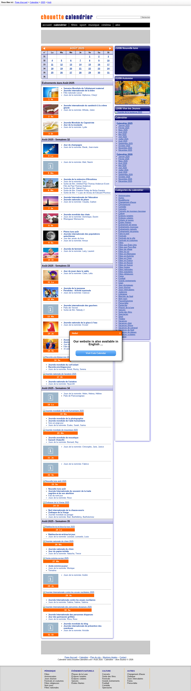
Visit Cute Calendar (96, 353)
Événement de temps (127, 225)
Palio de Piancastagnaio (74, 396)
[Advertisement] (95, 36)
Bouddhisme (123, 200)
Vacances (122, 321)
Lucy (84, 181)
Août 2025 (122, 141)
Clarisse (85, 293)
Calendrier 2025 (125, 123)
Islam (120, 283)
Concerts (122, 209)
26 (61, 72)
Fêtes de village (125, 249)
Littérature (122, 294)
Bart (69, 517)
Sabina (70, 602)
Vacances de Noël (126, 330)
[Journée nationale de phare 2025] (50, 206)
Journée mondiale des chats (77, 214)
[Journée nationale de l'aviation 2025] (59, 374)
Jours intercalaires (126, 290)
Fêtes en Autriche (126, 256)
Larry (84, 251)
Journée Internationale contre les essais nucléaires (71, 600)
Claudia (85, 202)
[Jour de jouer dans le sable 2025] (50, 279)
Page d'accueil (21, 2)
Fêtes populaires (125, 272)
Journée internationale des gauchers (80, 305)
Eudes (70, 425)
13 (71, 64)
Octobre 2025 (124, 146)
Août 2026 (122, 172)
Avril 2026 (122, 163)
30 (99, 72)
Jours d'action (124, 287)
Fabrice (85, 464)
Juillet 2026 (123, 170)
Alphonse (86, 95)
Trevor (78, 553)
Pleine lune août (71, 232)
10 (108, 60)
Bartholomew (88, 517)
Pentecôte (122, 305)
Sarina (83, 425)
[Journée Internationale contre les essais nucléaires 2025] (68, 592)
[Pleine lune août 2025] (50, 240)
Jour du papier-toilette (58, 551)
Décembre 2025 (125, 150)
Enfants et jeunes (126, 220)
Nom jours (122, 298)
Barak (84, 147)
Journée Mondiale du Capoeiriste (79, 123)
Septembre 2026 (125, 174)
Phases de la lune (126, 307)
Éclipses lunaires (125, 216)
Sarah (76, 425)
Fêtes (74, 24)
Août (49, 2)
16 (99, 64)
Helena (91, 393)
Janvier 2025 (124, 125)
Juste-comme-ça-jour (58, 566)
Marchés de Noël (125, 296)
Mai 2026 (122, 165)
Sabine (77, 602)
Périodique (50, 671)
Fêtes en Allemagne (127, 254)
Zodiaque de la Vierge (58, 512)
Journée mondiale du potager (60, 515)
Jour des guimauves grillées (61, 617)
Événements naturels (127, 229)
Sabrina (84, 602)
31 (108, 72)
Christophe (87, 447)
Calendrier (60, 24)
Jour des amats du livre (74, 238)
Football (121, 278)
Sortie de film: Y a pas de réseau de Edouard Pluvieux (87, 193)
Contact (123, 657)
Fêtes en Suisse (125, 265)
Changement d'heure (127, 202)
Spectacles (123, 314)
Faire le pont (123, 234)
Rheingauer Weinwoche (74, 219)
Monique (70, 568)
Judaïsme (122, 292)
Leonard (70, 537)
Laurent (91, 251)
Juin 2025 (122, 137)
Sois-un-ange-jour (55, 423)
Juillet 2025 (123, 139)
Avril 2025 (122, 132)
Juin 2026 (122, 168)
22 (89, 68)
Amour (85, 241)
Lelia (90, 273)
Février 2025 (123, 128)
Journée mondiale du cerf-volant (63, 365)
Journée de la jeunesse (74, 288)
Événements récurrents (128, 231)
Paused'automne (125, 301)
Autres (121, 198)
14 (80, 64)
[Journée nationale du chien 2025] (58, 541)
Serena (83, 369)
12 (61, 64)
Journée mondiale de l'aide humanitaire (66, 421)
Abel (84, 162)
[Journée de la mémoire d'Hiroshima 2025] (50, 188)
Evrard (85, 325)
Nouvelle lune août (57, 489)
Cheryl (94, 95)
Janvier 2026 (124, 156)
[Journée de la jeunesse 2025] (50, 297)
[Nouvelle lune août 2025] (54, 481)
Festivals (122, 236)
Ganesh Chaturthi (56, 440)
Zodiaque (122, 337)
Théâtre (121, 319)
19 (61, 68)
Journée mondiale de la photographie (65, 418)
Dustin (95, 217)
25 (52, 72)
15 (89, 64)
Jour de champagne (73, 145)
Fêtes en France (125, 260)
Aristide (85, 630)
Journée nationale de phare (76, 199)
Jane (95, 447)
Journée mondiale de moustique (63, 438)
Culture (121, 213)
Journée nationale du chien (61, 549)
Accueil (47, 24)
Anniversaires (124, 195)
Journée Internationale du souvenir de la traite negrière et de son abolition (69, 492)
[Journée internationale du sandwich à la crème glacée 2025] (50, 114)
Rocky (76, 369)
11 (52, 64)
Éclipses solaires (125, 218)
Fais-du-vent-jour (55, 495)
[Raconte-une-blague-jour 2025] (57, 357)
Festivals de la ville (126, 238)
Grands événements (127, 281)
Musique (93, 24)
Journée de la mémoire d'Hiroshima (80, 179)
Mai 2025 (122, 134)
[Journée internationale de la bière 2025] (50, 97)
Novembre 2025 (125, 148)
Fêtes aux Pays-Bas (127, 247)
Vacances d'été (125, 323)
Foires (121, 276)
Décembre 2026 (125, 181)
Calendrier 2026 (125, 154)
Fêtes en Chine (125, 258)
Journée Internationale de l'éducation (81, 197)
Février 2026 (123, 159)
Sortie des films (125, 312)
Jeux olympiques (125, 285)
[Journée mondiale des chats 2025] (50, 223)
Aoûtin (85, 575)
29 (89, 72)
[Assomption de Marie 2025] (50, 348)
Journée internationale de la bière (79, 90)
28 (80, 72)
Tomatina (52, 570)
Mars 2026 (123, 161)
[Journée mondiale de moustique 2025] (60, 430)
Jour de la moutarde (73, 125)
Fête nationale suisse (73, 93)
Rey (76, 442)
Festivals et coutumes (128, 240)
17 (108, 64)
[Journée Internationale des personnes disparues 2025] (67, 607)
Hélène (99, 393)
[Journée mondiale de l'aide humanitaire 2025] (63, 411)
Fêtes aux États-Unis (127, 245)
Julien (92, 110)
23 (99, 68)
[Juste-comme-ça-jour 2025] (55, 558)
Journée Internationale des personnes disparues (70, 614)
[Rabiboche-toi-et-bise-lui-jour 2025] (59, 527)
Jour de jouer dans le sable (76, 271)
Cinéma (106, 24)
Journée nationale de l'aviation (62, 382)
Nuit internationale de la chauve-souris (66, 510)
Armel (69, 369)
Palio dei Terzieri (71, 308)
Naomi (90, 162)
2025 (43, 2)
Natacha (70, 553)
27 (71, 72)
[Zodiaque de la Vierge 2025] (56, 502)
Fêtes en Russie (125, 263)
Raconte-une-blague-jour (59, 367)
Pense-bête (123, 303)
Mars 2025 (123, 130)
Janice (101, 447)
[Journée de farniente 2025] (50, 257)
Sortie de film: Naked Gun (75, 188)
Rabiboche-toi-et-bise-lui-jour (61, 534)
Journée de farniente (73, 249)
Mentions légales (110, 657)
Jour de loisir (69, 344)
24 (108, 68)
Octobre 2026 (124, 177)
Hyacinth (71, 384)
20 (71, 68)
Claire (84, 273)
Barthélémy (77, 517)
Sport (83, 24)
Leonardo (79, 537)
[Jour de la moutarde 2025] (50, 131)
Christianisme (124, 204)
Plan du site (95, 657)
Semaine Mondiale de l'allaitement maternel (84, 88)
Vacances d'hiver (125, 325)
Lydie (84, 127)
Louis (86, 537)
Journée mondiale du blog (76, 624)
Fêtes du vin (123, 251)
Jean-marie (93, 147)
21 (80, 68)
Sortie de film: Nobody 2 (74, 310)
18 (52, 68)
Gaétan (93, 202)
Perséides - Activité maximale (77, 290)
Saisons (121, 310)
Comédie (122, 207)
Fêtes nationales (125, 269)
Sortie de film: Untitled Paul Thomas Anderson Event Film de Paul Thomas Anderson (86, 185)
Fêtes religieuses (125, 274)
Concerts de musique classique (132, 211)
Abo (117, 24)
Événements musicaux (128, 227)
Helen (84, 393)
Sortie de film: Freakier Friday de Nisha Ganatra (84, 190)
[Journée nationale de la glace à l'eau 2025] (50, 331)
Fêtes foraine (124, 267)
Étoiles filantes (124, 222)
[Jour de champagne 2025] (50, 153)
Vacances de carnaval (128, 328)
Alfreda (85, 110)
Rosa (69, 619)
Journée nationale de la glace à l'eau (80, 323)
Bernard (70, 442)
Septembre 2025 (125, 143)
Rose (69, 498)
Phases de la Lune (79, 674)
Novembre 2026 (125, 179)
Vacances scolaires (126, 334)
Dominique (86, 217)
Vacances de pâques (127, 332)
